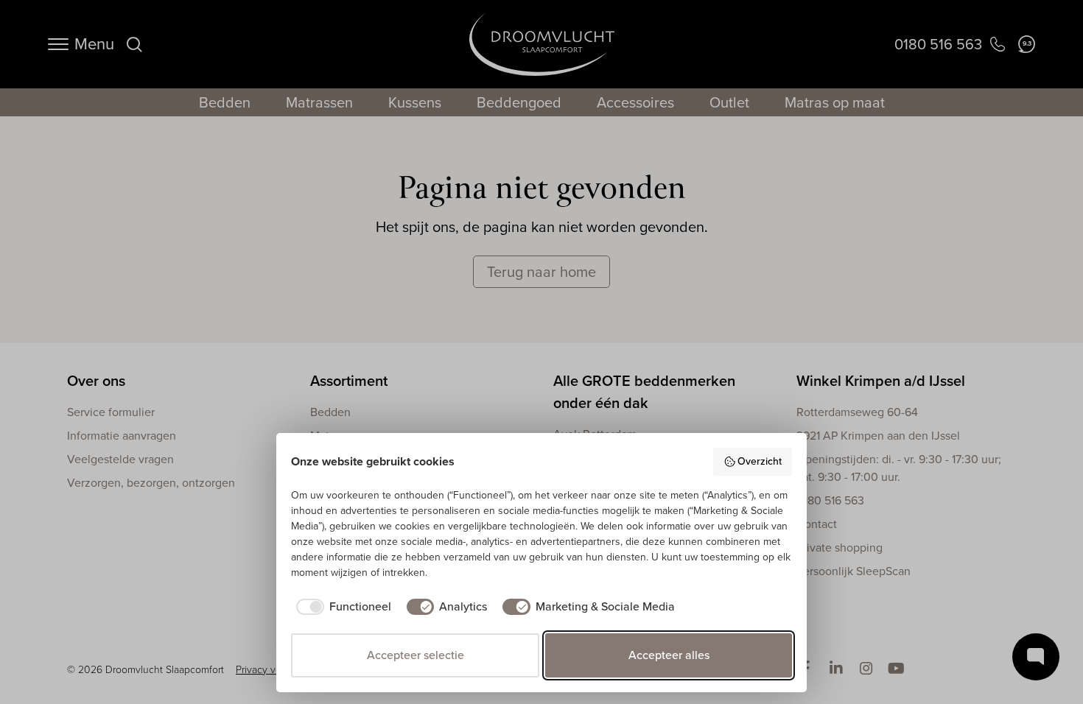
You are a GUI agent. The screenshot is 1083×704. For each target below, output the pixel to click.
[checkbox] (341, 607)
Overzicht (759, 461)
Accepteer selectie (415, 655)
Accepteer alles (668, 655)
